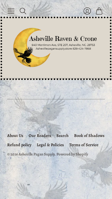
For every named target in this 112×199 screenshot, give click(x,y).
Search (62, 135)
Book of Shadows (89, 135)
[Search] (23, 11)
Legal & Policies (50, 145)
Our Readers (40, 135)
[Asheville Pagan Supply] (56, 48)
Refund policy (19, 145)
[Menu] (11, 11)
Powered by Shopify (72, 154)
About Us (15, 135)
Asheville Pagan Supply (37, 154)
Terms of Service (83, 145)
